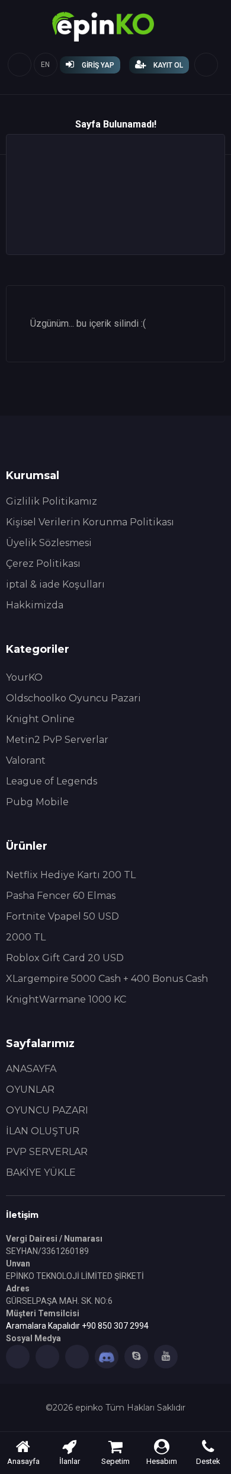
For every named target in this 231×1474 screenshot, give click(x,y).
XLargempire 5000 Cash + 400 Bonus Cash (107, 978)
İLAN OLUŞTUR (42, 1131)
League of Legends (51, 781)
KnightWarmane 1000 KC (66, 999)
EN (45, 64)
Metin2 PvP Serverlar (57, 739)
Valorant (26, 760)
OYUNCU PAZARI (47, 1110)
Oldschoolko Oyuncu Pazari (73, 698)
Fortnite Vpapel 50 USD (62, 916)
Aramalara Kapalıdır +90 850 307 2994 (77, 1326)
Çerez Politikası (43, 563)
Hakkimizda (34, 605)
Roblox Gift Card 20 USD (65, 957)
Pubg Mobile (37, 802)
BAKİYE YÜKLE (41, 1172)
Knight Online (40, 719)
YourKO (24, 677)
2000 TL (26, 937)
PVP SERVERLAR (47, 1151)
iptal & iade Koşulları (55, 584)
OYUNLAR (30, 1089)
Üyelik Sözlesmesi (49, 542)
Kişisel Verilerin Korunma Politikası (90, 522)
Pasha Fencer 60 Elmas (61, 895)
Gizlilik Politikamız (51, 501)
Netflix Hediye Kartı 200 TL (71, 874)
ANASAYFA (31, 1068)
